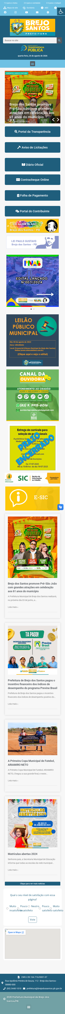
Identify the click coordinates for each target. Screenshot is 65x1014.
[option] (32, 97)
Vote (32, 919)
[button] (61, 11)
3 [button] (14, 120)
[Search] (59, 40)
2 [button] (11, 120)
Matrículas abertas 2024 (22, 853)
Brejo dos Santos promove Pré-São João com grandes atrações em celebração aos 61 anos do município (31, 110)
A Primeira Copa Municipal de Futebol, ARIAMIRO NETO (31, 762)
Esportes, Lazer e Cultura (16, 73)
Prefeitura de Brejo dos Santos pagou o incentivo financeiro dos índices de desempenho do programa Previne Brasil (32, 684)
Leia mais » (13, 607)
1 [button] (8, 120)
